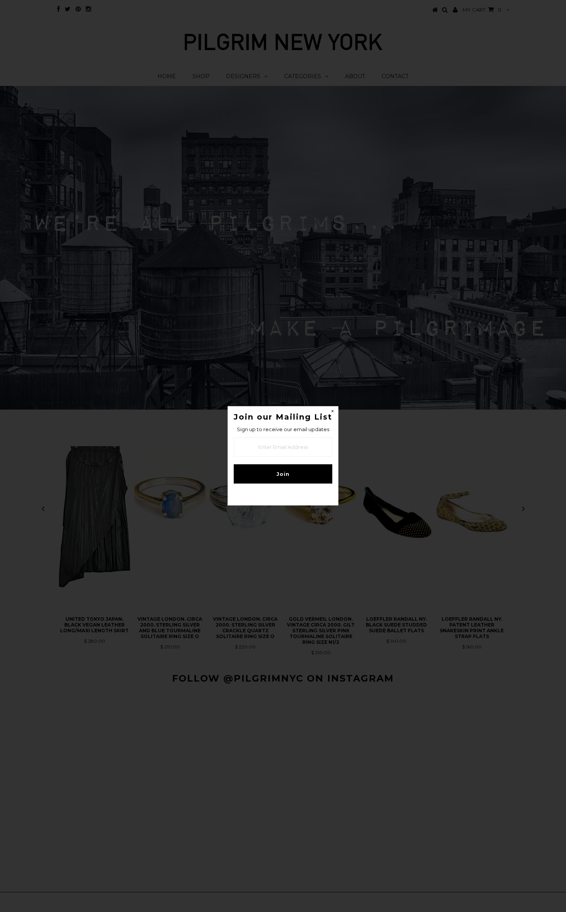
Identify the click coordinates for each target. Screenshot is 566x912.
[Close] (332, 412)
